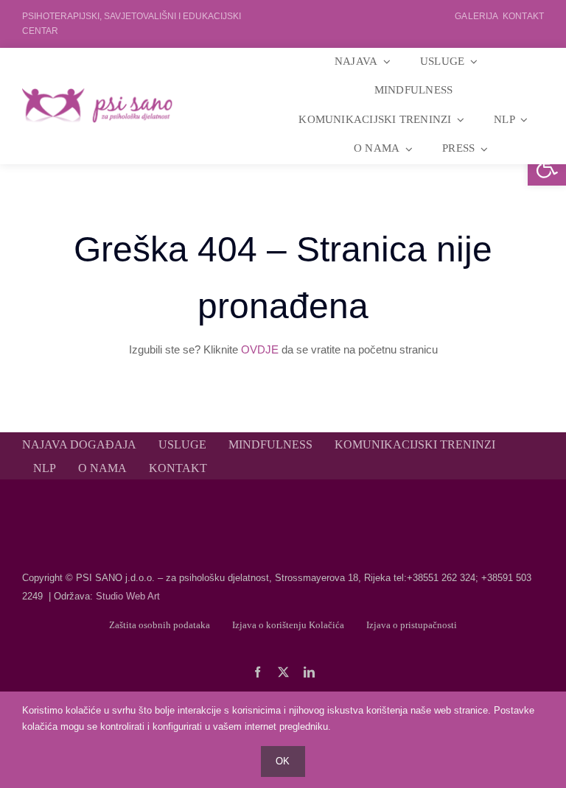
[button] (547, 166)
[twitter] (283, 672)
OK (283, 761)
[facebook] (257, 672)
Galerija (476, 16)
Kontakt (523, 16)
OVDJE (260, 349)
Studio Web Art (128, 596)
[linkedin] (309, 672)
